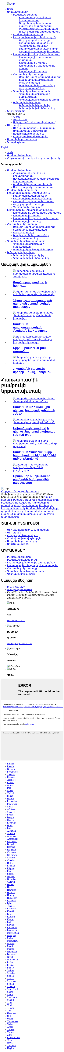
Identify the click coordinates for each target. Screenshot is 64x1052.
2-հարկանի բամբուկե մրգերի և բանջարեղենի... (32, 370)
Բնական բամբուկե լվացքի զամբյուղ (36, 500)
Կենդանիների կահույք (27, 102)
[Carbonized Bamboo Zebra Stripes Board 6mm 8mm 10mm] (35, 422)
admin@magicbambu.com (19, 643)
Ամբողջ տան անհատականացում (34, 122)
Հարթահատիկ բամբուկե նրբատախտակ (33, 158)
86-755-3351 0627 (16, 620)
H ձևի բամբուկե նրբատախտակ (39, 31)
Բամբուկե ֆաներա (25, 14)
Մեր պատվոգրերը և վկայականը (34, 128)
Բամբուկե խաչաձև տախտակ (38, 29)
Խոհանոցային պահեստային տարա (35, 218)
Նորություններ (16, 111)
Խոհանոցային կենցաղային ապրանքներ (32, 565)
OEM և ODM (20, 119)
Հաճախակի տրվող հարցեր (30, 136)
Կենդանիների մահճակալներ (37, 108)
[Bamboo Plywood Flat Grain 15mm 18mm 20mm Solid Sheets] (35, 446)
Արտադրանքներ (17, 12)
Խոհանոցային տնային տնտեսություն (36, 54)
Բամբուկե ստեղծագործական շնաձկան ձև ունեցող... (30, 327)
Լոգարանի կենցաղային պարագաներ (31, 562)
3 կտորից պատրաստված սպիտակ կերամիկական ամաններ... (32, 303)
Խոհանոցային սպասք (33, 71)
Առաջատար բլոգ (18, 544)
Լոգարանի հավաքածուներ (36, 43)
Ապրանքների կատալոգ (22, 139)
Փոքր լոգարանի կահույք (34, 40)
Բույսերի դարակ (29, 82)
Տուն (10, 9)
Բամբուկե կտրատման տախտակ (33, 511)
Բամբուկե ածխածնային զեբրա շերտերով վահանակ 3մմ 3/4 (34, 410)
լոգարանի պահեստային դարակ (39, 51)
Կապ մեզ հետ (16, 142)
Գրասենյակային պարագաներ (32, 91)
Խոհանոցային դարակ (33, 63)
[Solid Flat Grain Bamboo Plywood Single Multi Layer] (35, 470)
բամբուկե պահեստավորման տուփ (23, 514)
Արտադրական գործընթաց (30, 131)
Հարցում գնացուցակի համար (20, 491)
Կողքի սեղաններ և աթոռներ (37, 85)
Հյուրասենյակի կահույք (28, 74)
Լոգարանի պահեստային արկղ (38, 48)
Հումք (16, 116)
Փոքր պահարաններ (32, 88)
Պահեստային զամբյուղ (33, 46)
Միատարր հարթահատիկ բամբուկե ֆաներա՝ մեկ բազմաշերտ (32, 479)
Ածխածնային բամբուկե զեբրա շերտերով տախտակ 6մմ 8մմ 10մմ (34, 431)
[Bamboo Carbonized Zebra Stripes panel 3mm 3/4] (35, 401)
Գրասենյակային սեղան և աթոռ (39, 99)
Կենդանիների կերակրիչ (34, 105)
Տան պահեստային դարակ (36, 80)
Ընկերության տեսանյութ (28, 133)
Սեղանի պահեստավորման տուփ (40, 77)
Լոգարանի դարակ (13, 508)
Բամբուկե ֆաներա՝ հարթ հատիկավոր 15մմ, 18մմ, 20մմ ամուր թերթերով (34, 455)
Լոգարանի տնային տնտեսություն (34, 37)
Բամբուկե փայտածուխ (28, 34)
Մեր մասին (14, 125)
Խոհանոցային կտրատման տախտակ (37, 212)
